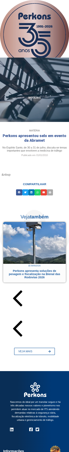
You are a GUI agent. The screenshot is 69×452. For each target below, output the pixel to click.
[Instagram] (18, 429)
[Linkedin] (12, 429)
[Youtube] (24, 429)
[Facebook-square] (31, 429)
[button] (19, 192)
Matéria (34, 130)
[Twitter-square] (37, 429)
